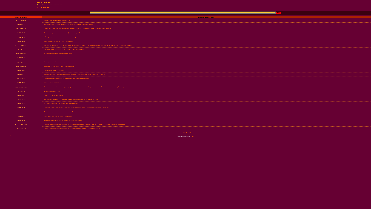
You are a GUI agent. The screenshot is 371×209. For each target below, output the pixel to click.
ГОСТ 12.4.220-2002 (21, 87)
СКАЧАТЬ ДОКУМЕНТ (43, 8)
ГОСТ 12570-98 (21, 41)
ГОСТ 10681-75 (21, 108)
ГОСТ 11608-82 (21, 74)
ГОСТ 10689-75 (21, 33)
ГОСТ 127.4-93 (21, 49)
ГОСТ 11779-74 (21, 58)
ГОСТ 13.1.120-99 (21, 29)
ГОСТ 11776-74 (21, 70)
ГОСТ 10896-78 (21, 95)
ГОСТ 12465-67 (21, 83)
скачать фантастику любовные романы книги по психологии (16, 135)
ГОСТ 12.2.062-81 (21, 128)
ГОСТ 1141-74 (21, 62)
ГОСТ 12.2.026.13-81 (21, 124)
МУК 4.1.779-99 (21, 78)
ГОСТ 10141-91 (21, 120)
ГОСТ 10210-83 (21, 37)
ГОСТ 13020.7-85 (21, 53)
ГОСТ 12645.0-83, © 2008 (185, 132)
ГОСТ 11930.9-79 (21, 66)
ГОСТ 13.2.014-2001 (21, 45)
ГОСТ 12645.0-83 (21, 20)
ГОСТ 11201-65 (21, 116)
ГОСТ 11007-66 (21, 24)
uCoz (192, 136)
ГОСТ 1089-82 (21, 91)
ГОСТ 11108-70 (21, 99)
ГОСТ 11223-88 (21, 103)
